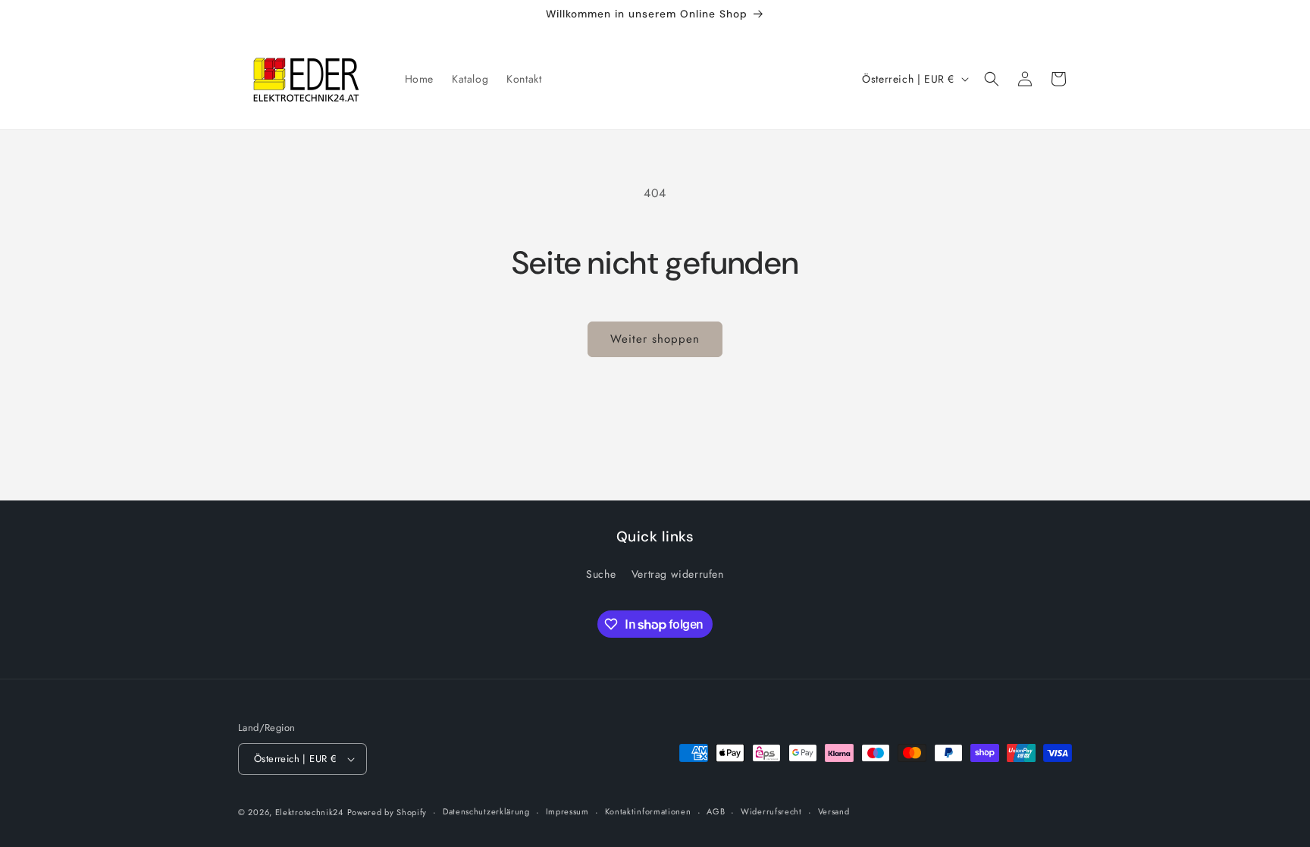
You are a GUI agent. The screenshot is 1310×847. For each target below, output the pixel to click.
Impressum (567, 811)
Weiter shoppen (655, 339)
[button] (991, 79)
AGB (716, 811)
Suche (601, 574)
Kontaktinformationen (648, 811)
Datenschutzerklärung (486, 811)
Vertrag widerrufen (677, 574)
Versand (834, 811)
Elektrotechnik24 (309, 812)
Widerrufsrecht (771, 811)
